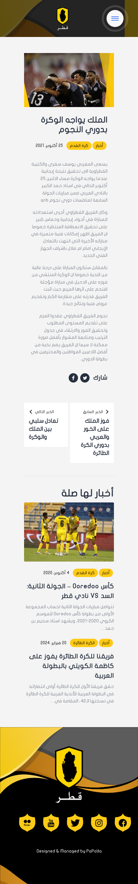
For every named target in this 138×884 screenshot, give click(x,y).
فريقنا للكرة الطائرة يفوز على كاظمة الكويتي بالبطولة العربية (71, 666)
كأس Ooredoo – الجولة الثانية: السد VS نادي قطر (70, 591)
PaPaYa (94, 851)
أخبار (99, 145)
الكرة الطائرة (84, 643)
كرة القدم (79, 145)
